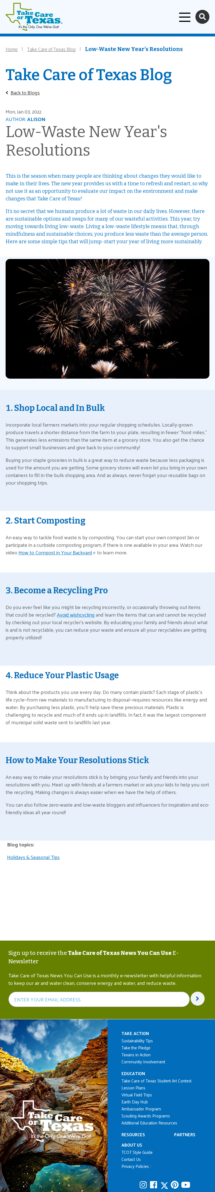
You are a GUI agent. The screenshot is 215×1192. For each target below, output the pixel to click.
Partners (184, 1134)
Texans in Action (136, 1054)
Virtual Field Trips (136, 1095)
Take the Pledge (135, 1047)
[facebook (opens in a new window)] (154, 1184)
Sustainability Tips (137, 1040)
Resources (133, 1134)
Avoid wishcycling (76, 614)
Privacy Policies (135, 1166)
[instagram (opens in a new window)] (144, 1184)
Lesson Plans (133, 1087)
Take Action (135, 1033)
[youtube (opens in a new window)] (185, 1184)
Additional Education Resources (149, 1123)
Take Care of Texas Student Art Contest (156, 1080)
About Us (131, 1145)
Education (133, 1073)
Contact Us (131, 1159)
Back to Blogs (25, 92)
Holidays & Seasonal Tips (33, 857)
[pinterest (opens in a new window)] (175, 1184)
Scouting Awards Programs (145, 1116)
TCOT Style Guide (137, 1152)
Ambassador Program (141, 1109)
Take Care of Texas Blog (51, 49)
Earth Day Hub (134, 1102)
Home (12, 49)
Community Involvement (143, 1061)
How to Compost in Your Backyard (55, 552)
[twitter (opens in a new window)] (164, 1185)
